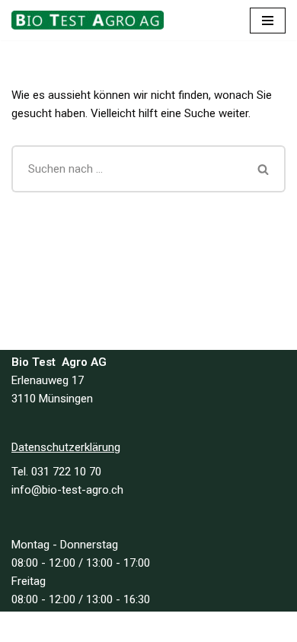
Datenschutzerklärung (65, 447)
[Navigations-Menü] (268, 20)
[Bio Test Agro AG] (91, 20)
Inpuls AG (205, 627)
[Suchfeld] (264, 168)
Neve (80, 627)
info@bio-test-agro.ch (67, 490)
